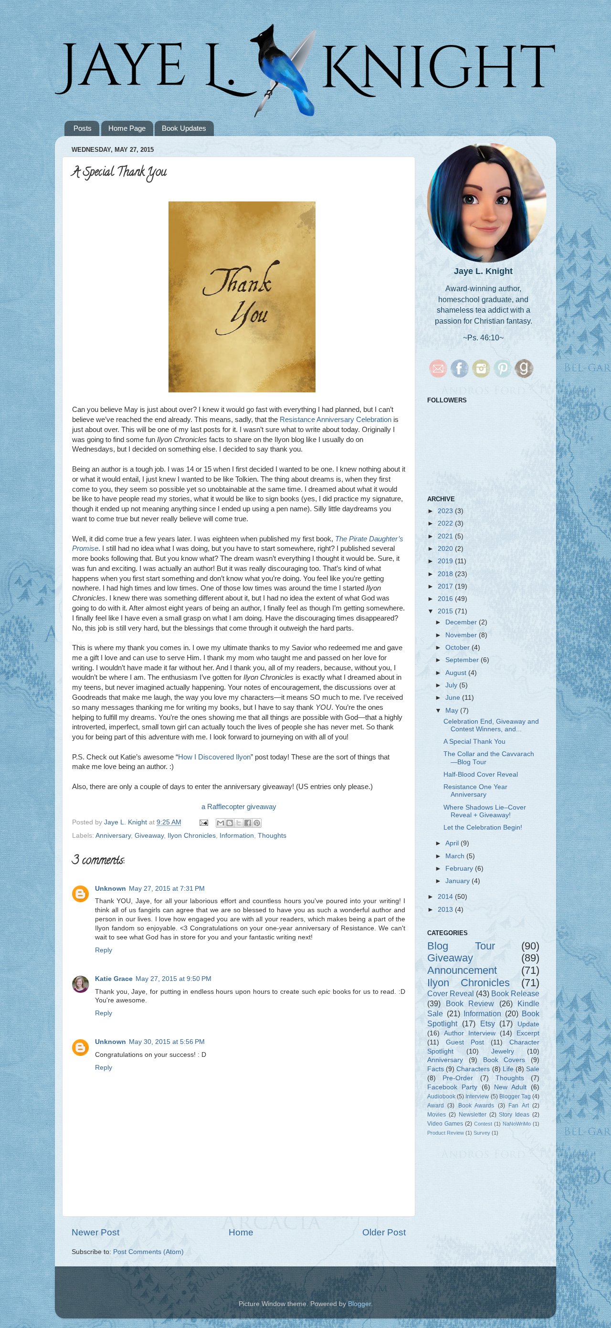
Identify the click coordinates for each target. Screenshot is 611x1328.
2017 (446, 586)
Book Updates (184, 128)
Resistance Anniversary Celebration (335, 419)
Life (508, 1069)
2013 (446, 909)
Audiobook (441, 1096)
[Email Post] (203, 822)
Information (237, 835)
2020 (446, 548)
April (453, 843)
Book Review (470, 1003)
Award (435, 1105)
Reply (103, 950)
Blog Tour (461, 946)
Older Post (384, 1232)
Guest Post (465, 1042)
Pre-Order (457, 1078)
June (453, 697)
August (456, 672)
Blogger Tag (515, 1096)
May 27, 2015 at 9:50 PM (173, 978)
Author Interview (469, 1033)
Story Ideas (514, 1114)
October (458, 647)
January (458, 881)
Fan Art (518, 1105)
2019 (446, 561)
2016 (446, 598)
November (462, 635)
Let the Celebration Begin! (482, 827)
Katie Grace (114, 978)
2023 (446, 511)
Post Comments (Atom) (148, 1251)
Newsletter (472, 1114)
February (460, 868)
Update (528, 1024)
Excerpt (527, 1033)
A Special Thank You (474, 741)
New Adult (510, 1087)
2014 (446, 896)
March (455, 856)
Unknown (110, 888)
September (463, 660)
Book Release (515, 993)
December (462, 622)
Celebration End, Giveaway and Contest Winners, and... (491, 725)
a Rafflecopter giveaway (238, 807)
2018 (446, 574)
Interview (477, 1096)
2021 (446, 536)
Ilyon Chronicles (192, 835)
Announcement (462, 970)
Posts (83, 128)
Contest (483, 1124)
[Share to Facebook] (248, 823)
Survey (482, 1133)
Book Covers (504, 1060)
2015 (446, 611)
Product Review (445, 1133)
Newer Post (95, 1232)
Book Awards (476, 1105)
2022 (446, 523)
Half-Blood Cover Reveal (480, 774)
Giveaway (149, 835)
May (452, 710)
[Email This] (220, 823)
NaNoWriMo (517, 1124)
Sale (532, 1069)
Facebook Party (452, 1087)
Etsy (487, 1023)
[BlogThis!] (229, 823)
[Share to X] (238, 823)
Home (241, 1232)
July (452, 685)
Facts (435, 1069)
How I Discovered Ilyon (214, 757)
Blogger (359, 1303)
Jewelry (502, 1051)
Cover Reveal (450, 993)
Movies (436, 1114)
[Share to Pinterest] (257, 823)
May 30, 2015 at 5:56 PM (167, 1041)
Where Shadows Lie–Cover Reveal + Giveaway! (484, 811)
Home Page (127, 128)
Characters (473, 1069)
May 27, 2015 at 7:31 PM (167, 888)
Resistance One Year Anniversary (475, 790)
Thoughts (272, 835)
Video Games (445, 1123)
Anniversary (113, 835)
